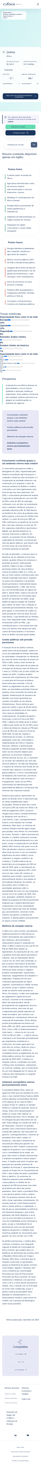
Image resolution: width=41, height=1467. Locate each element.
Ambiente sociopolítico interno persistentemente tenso (18, 446)
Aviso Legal (20, 1447)
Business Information (11, 1398)
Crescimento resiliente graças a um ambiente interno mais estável (17, 418)
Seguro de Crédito (10, 1394)
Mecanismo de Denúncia (20, 1456)
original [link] (10, 121)
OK (35, 145)
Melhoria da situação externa (20, 437)
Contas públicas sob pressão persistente (20, 428)
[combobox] (18, 145)
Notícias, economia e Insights (26, 1391)
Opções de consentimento (20, 1460)
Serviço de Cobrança (11, 1403)
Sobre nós (26, 1399)
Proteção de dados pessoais (20, 1451)
